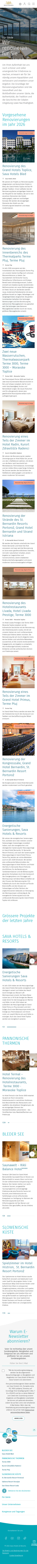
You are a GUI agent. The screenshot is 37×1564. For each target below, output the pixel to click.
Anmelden (18, 1418)
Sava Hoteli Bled (8, 1454)
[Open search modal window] (29, 4)
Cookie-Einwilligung (16, 1555)
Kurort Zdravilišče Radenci (11, 1466)
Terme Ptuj (6, 1470)
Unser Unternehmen (11, 1504)
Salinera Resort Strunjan (11, 1482)
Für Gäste (6, 1497)
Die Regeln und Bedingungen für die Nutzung (15, 1552)
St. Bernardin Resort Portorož (13, 1478)
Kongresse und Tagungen (13, 1511)
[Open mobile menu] (33, 3)
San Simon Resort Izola (10, 1486)
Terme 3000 (6, 1462)
